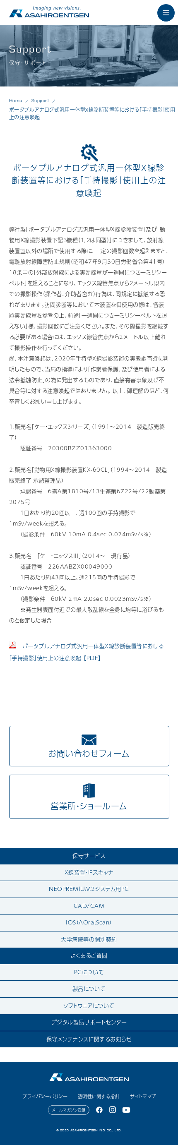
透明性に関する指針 (99, 1096)
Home (15, 100)
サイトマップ (143, 1096)
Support (40, 100)
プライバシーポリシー (44, 1096)
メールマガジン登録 (69, 1110)
